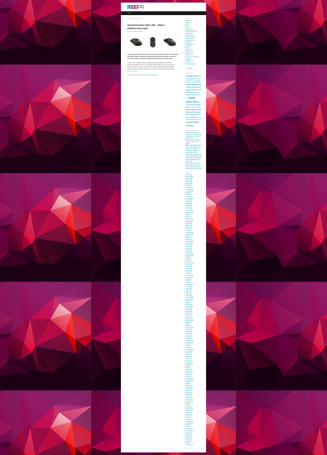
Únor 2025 (188, 207)
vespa (193, 117)
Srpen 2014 (189, 385)
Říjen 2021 (188, 279)
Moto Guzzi (189, 38)
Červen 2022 (189, 265)
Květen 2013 (189, 412)
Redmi (187, 104)
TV (200, 114)
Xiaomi (188, 62)
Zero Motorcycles (190, 64)
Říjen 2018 (188, 344)
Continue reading (132, 71)
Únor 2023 (188, 250)
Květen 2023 (189, 245)
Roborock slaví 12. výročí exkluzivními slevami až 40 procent (193, 141)
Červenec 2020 (189, 306)
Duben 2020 (189, 311)
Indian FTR (196, 82)
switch (189, 107)
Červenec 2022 (189, 263)
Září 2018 (188, 346)
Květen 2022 (189, 266)
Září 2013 (188, 405)
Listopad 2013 (189, 401)
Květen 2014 (189, 391)
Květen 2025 (189, 202)
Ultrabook (188, 117)
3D (186, 76)
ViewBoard (198, 119)
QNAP (187, 49)
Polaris (188, 46)
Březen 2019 (189, 335)
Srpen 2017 (189, 369)
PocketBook (189, 44)
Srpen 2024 (189, 218)
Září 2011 (188, 443)
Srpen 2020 (189, 304)
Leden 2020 (189, 317)
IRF (186, 87)
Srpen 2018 (189, 347)
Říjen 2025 (188, 193)
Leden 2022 (189, 274)
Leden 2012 (189, 441)
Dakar (187, 80)
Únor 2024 (188, 228)
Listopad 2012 (189, 423)
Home (129, 13)
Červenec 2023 (189, 241)
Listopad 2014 (189, 380)
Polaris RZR (189, 95)
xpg (191, 125)
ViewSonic (188, 60)
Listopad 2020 (189, 299)
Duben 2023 (189, 247)
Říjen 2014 (188, 381)
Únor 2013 (188, 418)
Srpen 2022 (189, 261)
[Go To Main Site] (132, 10)
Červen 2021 (189, 286)
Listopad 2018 (189, 342)
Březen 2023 (189, 248)
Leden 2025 (189, 209)
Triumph (192, 109)
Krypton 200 (148, 75)
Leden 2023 (189, 252)
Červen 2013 (189, 410)
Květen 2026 (189, 180)
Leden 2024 (189, 230)
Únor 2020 (188, 315)
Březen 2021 (189, 292)
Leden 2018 (189, 360)
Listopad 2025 (189, 191)
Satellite (198, 105)
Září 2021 (188, 281)
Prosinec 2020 (189, 297)
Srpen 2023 (189, 239)
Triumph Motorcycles (191, 57)
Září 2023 (188, 237)
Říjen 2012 (188, 425)
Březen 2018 (189, 356)
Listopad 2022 (189, 255)
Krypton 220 (154, 75)
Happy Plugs (189, 30)
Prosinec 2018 (189, 340)
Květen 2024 (189, 223)
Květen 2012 (189, 434)
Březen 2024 (189, 227)
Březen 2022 (189, 270)
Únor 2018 (188, 358)
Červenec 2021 (189, 284)
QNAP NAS (192, 101)
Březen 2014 (189, 394)
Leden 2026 (189, 187)
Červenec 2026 (189, 176)
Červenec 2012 (189, 430)
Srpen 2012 (189, 428)
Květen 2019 (189, 331)
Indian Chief (190, 82)
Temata (196, 107)
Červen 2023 (189, 243)
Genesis (134, 75)
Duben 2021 (189, 290)
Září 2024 (188, 216)
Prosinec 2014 (189, 378)
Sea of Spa (189, 53)
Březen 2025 (189, 205)
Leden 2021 (189, 295)
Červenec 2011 (189, 444)
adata (189, 75)
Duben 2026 (189, 182)
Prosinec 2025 (189, 189)
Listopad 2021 (189, 277)
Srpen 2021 (189, 282)
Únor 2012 (188, 439)
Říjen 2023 (188, 236)
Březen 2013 (189, 416)
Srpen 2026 (189, 175)
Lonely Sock (189, 35)
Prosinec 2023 (189, 232)
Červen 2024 (189, 221)
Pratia (187, 47)
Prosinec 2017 (189, 362)
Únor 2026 (188, 185)
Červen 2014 (189, 389)
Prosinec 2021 (189, 275)
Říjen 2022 (188, 257)
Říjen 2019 (188, 322)
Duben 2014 (189, 392)
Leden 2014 (189, 398)
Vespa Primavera (191, 119)
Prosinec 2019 (189, 319)
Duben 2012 (189, 436)
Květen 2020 (189, 309)
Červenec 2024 (189, 220)
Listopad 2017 (189, 364)
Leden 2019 (189, 338)
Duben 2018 (189, 354)
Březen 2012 (189, 437)
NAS (197, 87)
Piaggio (188, 42)
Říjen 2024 (188, 214)
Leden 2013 (189, 419)
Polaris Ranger (196, 92)
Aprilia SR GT (192, 78)
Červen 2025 (189, 200)
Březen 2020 (189, 313)
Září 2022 (188, 259)
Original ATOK (189, 40)
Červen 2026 (189, 178)
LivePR (188, 33)
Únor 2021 (188, 293)
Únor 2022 (188, 272)
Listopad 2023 (189, 234)
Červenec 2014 (189, 387)
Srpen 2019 (189, 326)
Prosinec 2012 (189, 421)
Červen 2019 (189, 329)
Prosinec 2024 (189, 210)
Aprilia (187, 22)
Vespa (187, 58)
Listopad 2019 (189, 320)
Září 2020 (188, 302)
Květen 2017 (189, 374)
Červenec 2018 (189, 349)
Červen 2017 (189, 372)
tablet (193, 107)
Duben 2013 (189, 414)
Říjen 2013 (188, 403)
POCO (199, 90)
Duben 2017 (189, 376)
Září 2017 (188, 367)
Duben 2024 (189, 225)
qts (199, 102)
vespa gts (198, 117)
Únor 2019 (188, 337)
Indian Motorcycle (190, 31)
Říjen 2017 (188, 365)
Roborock (188, 51)
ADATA (187, 20)
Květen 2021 (189, 288)
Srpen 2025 (189, 196)
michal (140, 31)
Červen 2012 (189, 432)
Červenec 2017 (189, 371)
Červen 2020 (189, 308)
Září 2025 (188, 194)
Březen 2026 (189, 183)
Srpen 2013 (189, 407)
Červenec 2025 (189, 198)
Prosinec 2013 (189, 399)
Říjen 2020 (188, 300)
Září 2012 (188, 426)
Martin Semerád (190, 37)
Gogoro (188, 28)
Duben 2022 (189, 268)
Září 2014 (188, 383)
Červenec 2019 (189, 327)
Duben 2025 (189, 203)
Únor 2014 (188, 396)
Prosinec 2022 (189, 254)
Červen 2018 (189, 351)
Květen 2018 (189, 353)
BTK (187, 24)
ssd (187, 107)
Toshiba (188, 55)
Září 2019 (188, 324)
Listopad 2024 (189, 212)
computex (198, 78)
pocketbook (194, 90)
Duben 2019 (189, 333)
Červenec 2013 (189, 409)
